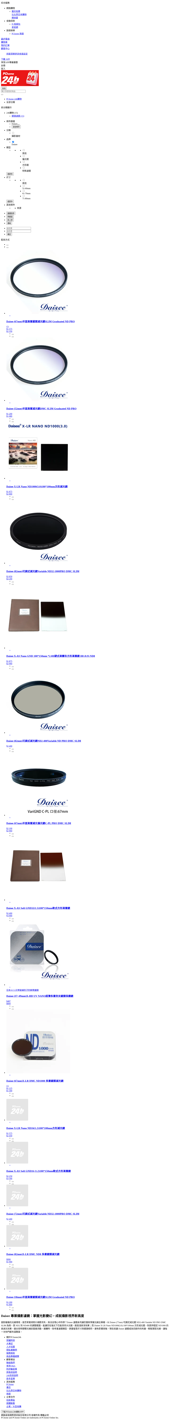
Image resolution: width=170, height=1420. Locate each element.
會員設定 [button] (23, 54)
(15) (18, 116)
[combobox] (85, 91)
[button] (85, 18)
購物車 (4, 42)
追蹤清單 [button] (10, 54)
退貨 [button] (17, 54)
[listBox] (85, 239)
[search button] (2, 94)
